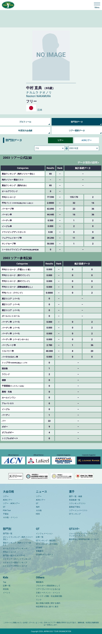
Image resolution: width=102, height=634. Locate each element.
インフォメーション (44, 533)
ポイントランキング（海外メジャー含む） (18, 538)
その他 (39, 510)
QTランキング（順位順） (46, 540)
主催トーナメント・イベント (48, 593)
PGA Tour (7, 510)
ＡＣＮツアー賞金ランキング (15, 562)
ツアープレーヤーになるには (48, 589)
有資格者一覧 (74, 500)
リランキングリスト (77, 503)
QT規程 (39, 547)
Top (4, 582)
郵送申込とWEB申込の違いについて (84, 539)
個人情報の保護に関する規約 (48, 603)
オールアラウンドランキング (15, 548)
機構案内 (39, 582)
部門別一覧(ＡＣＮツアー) (14, 555)
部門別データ (77, 122)
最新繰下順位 (74, 507)
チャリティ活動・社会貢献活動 (49, 596)
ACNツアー (87, 140)
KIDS (38, 514)
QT (4, 507)
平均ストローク (9, 552)
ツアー (60, 140)
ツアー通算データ (77, 130)
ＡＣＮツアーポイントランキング (17, 559)
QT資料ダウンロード (44, 554)
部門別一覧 (7, 533)
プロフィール (25, 122)
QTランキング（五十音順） (47, 544)
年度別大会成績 (25, 130)
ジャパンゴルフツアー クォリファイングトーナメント (83, 534)
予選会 (6, 514)
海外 (38, 507)
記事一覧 (39, 537)
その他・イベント (10, 517)
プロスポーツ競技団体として (48, 586)
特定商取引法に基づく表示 (47, 607)
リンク (39, 600)
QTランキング (75, 514)
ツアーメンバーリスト (78, 510)
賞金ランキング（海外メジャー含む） (17, 544)
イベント (6, 593)
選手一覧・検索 (75, 496)
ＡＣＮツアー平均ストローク (15, 566)
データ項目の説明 (88, 162)
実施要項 (39, 551)
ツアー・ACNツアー (11, 503)
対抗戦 (6, 589)
